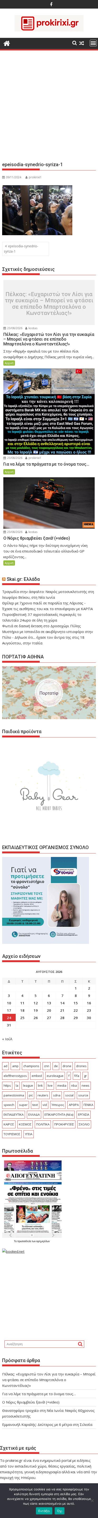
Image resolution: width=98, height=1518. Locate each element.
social (69, 1095)
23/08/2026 (14, 328)
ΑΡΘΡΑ (74, 1105)
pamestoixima (14, 1095)
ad (5, 1066)
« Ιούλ (7, 1038)
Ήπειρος (58, 1105)
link (40, 1085)
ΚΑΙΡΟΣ (9, 1124)
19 (36, 1010)
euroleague (55, 1076)
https (7, 1085)
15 (76, 1002)
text (35, 1105)
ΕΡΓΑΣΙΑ (83, 1114)
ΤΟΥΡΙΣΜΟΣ (12, 1134)
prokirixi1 (35, 177)
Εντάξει (44, 1511)
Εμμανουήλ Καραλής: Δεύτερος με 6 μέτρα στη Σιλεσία (47, 1424)
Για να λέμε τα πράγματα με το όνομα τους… (39, 1393)
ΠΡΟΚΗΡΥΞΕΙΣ (64, 1124)
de (56, 1066)
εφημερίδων (43, 1241)
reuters (43, 1095)
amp (15, 1066)
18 (22, 1010)
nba (74, 1085)
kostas (32, 328)
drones (81, 1066)
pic (31, 1095)
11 (22, 1002)
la (17, 1085)
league (28, 1085)
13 (49, 1002)
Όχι (59, 1511)
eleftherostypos (15, 1076)
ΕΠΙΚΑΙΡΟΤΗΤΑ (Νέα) (58, 1114)
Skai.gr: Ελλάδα (23, 579)
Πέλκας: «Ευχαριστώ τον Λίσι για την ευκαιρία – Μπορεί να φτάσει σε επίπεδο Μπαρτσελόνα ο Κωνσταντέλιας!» (49, 303)
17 (9, 1010)
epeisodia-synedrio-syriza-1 (21, 249)
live (50, 1085)
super (23, 1105)
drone (67, 1066)
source (83, 1095)
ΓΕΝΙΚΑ (88, 1105)
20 (49, 1010)
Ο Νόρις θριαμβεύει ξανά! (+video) (30, 1402)
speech (9, 1105)
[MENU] (93, 43)
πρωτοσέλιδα (24, 1241)
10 (9, 1002)
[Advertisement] (49, 108)
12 (36, 1002)
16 (89, 1002)
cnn (46, 1066)
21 (62, 1010)
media (61, 1085)
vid (45, 1105)
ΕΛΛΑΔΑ (34, 1114)
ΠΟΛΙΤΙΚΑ (42, 1124)
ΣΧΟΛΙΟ (84, 1124)
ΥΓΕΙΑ (28, 1134)
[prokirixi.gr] (6, 43)
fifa (76, 1076)
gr (85, 1076)
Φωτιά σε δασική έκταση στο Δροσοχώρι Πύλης (41, 625)
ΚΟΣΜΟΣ (25, 1124)
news (85, 1085)
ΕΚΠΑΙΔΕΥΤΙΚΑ (14, 1114)
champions (31, 1066)
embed (37, 1076)
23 (89, 1010)
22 (76, 1010)
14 (62, 1002)
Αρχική (9, 363)
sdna (56, 1095)
